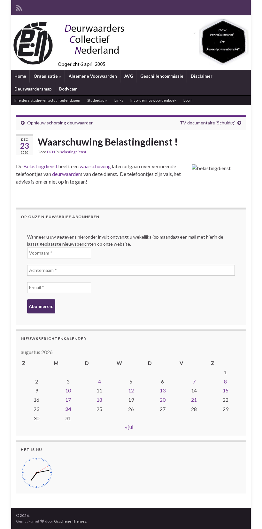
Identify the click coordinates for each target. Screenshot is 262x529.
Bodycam (68, 88)
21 (194, 400)
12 (131, 390)
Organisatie (46, 76)
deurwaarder (66, 174)
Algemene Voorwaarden (93, 76)
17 (68, 400)
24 (68, 409)
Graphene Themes (70, 521)
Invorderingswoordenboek (153, 100)
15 (225, 390)
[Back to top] (248, 515)
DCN (51, 151)
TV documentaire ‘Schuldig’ (207, 122)
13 (163, 390)
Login (188, 100)
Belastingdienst (72, 151)
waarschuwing (95, 166)
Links (118, 100)
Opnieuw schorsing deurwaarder (60, 122)
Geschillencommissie (161, 76)
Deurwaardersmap (33, 88)
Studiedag (96, 100)
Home (20, 76)
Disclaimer (201, 76)
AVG (128, 76)
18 (99, 400)
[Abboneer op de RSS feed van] (19, 7)
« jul (129, 427)
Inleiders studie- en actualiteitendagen (47, 100)
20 (163, 400)
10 (68, 390)
